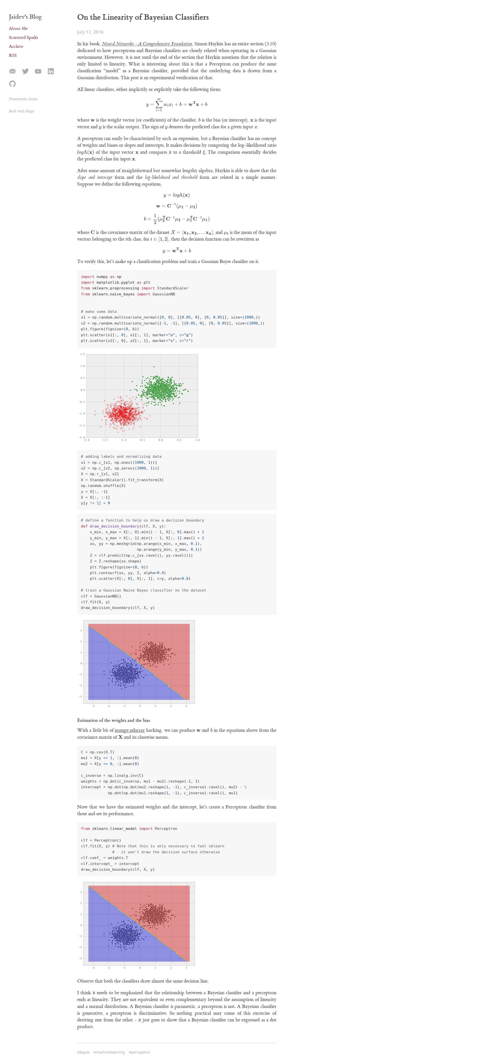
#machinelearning (109, 1052)
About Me (18, 28)
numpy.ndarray (130, 730)
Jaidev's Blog (25, 17)
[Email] (12, 71)
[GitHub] (12, 84)
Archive (16, 46)
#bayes (83, 1052)
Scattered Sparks (23, 37)
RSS (13, 55)
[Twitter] (25, 71)
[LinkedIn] (50, 71)
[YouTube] (38, 71)
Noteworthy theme (23, 99)
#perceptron (139, 1052)
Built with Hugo (21, 111)
